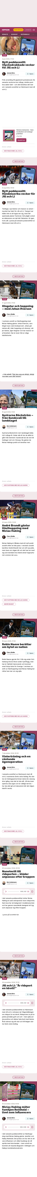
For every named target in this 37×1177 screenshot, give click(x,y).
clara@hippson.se (12, 316)
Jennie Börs (11, 73)
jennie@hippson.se (13, 74)
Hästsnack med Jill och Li (13, 151)
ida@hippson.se (12, 427)
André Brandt (9, 604)
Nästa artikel (19, 161)
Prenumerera (18, 29)
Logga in (28, 29)
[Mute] (28, 891)
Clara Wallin (11, 314)
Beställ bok (21, 140)
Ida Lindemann (12, 426)
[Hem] (5, 30)
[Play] (6, 891)
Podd (4, 55)
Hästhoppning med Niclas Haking (16, 485)
